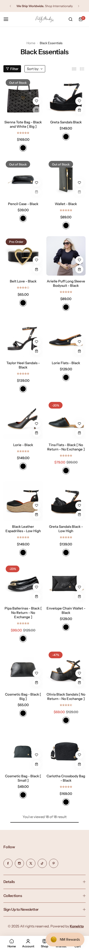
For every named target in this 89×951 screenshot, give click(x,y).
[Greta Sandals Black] (66, 97)
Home (30, 43)
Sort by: (33, 69)
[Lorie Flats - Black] (66, 338)
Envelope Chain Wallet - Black (66, 610)
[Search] (70, 19)
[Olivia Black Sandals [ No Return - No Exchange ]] (66, 669)
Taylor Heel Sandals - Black (23, 365)
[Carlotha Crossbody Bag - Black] (66, 751)
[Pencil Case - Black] (23, 178)
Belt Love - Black (23, 281)
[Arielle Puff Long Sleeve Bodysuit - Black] (66, 256)
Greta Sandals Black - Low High (66, 528)
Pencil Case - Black (23, 204)
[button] (10, 6)
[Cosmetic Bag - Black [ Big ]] (23, 669)
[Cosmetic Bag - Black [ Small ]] (23, 751)
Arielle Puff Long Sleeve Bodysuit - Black (66, 283)
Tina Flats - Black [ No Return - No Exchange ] (66, 447)
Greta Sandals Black (66, 122)
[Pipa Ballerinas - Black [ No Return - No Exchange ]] (23, 583)
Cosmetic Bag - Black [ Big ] (23, 696)
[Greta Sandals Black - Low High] (66, 501)
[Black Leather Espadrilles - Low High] (23, 501)
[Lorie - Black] (23, 419)
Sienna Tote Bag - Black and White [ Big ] (23, 124)
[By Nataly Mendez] (44, 19)
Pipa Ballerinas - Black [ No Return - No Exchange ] (23, 612)
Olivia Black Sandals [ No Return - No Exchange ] (66, 696)
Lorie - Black (23, 445)
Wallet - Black (66, 204)
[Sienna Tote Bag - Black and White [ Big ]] (23, 97)
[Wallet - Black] (66, 178)
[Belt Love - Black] (23, 256)
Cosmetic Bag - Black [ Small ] (23, 778)
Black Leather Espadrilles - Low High (23, 528)
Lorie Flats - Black (66, 363)
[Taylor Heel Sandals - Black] (23, 338)
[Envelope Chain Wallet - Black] (66, 583)
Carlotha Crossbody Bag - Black (66, 778)
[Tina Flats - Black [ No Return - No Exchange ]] (66, 419)
